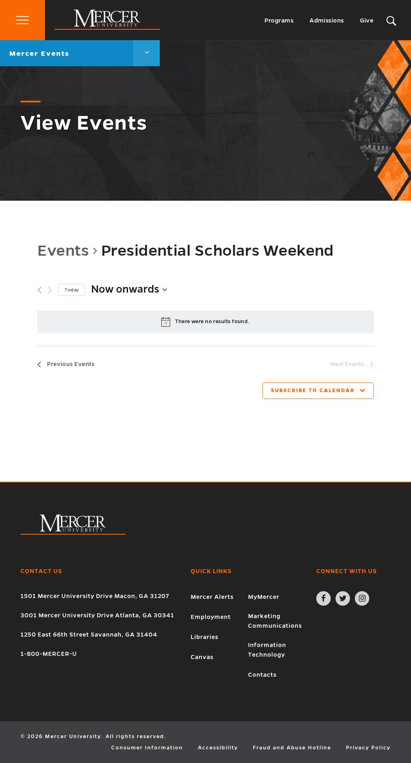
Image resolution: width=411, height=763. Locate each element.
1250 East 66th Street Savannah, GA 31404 (88, 634)
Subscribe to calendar (313, 390)
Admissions (326, 20)
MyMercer (263, 597)
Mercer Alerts (212, 597)
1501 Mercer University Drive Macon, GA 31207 (94, 596)
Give (367, 20)
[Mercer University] (107, 27)
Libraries (204, 637)
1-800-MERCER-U (48, 654)
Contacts (262, 674)
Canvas (202, 657)
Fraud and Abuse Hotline (292, 748)
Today (72, 289)
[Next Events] (50, 290)
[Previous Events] (39, 290)
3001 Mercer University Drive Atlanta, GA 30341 (97, 615)
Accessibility (218, 748)
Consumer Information (147, 748)
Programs (279, 20)
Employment (211, 617)
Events (63, 250)
